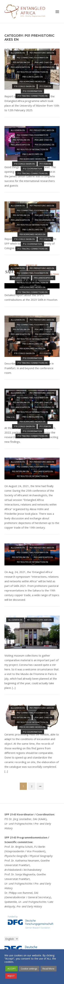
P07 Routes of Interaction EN (32, 72)
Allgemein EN (18, 52)
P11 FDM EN (45, 86)
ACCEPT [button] (11, 968)
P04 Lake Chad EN (43, 62)
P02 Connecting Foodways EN (32, 57)
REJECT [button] (11, 975)
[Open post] (32, 632)
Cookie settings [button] (29, 968)
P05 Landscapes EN (20, 67)
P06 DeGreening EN (44, 67)
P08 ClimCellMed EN (32, 76)
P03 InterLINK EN (21, 62)
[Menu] (57, 11)
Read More (48, 968)
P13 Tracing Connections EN (32, 95)
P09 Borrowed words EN (32, 81)
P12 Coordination (32, 91)
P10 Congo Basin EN (24, 86)
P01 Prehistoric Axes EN (42, 52)
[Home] (24, 11)
